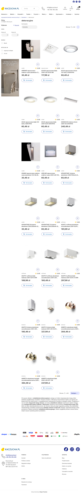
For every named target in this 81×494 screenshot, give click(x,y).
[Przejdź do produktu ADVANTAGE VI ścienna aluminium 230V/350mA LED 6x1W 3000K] (50, 203)
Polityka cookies (26, 460)
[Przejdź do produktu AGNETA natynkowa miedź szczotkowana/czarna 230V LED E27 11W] (70, 305)
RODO (23, 466)
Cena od (3, 32)
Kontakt (23, 458)
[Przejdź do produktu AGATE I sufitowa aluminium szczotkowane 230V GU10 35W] (70, 203)
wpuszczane (44, 68)
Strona (68, 27)
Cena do (13, 32)
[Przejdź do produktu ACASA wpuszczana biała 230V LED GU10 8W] (50, 49)
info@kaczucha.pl (52, 7)
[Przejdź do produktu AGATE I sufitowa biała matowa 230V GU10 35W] (31, 254)
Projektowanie (65, 460)
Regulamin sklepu (26, 463)
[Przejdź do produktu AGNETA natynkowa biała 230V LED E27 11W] (50, 357)
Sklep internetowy (39, 491)
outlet (23, 68)
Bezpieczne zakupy (27, 482)
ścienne (23, 324)
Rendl (5, 43)
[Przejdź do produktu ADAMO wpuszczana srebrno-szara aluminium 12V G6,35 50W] (31, 151)
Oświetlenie (24, 17)
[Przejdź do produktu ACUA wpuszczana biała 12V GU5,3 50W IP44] (31, 100)
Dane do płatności (46, 458)
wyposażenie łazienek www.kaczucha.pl (10, 17)
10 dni (5, 53)
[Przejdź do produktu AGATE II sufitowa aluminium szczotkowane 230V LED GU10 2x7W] (50, 254)
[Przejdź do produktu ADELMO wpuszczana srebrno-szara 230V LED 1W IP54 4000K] (50, 151)
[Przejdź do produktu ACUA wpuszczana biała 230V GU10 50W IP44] (50, 100)
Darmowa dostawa (67, 463)
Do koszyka (29, 80)
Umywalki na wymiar (67, 471)
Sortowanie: (25, 24)
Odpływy (64, 468)
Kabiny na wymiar (66, 466)
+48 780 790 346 (52, 9)
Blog (63, 458)
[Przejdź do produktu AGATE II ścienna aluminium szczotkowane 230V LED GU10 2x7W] (31, 305)
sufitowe (63, 222)
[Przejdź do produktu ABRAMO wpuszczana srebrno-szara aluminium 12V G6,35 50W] (31, 49)
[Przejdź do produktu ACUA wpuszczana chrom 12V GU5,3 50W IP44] (70, 49)
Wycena (64, 474)
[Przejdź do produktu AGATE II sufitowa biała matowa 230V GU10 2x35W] (70, 254)
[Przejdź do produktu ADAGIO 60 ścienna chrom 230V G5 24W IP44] (70, 100)
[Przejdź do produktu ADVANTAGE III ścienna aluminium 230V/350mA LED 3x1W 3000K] (31, 203)
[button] (37, 8)
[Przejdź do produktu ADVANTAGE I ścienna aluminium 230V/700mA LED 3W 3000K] (70, 151)
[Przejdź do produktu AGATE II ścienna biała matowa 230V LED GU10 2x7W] (50, 305)
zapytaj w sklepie (8, 50)
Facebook (24, 484)
